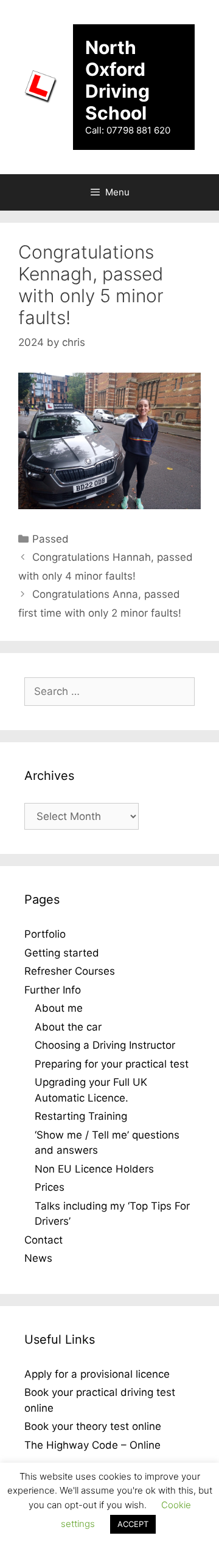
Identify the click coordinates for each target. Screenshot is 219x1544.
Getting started (61, 953)
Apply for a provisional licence (97, 1374)
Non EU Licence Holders (94, 1169)
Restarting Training (81, 1116)
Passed (50, 539)
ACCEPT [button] (132, 1524)
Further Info (52, 990)
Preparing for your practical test (112, 1064)
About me (59, 1008)
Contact (43, 1240)
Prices (49, 1187)
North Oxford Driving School (117, 80)
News (38, 1258)
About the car (68, 1027)
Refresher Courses (69, 971)
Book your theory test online (92, 1426)
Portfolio (45, 934)
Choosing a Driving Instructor (105, 1045)
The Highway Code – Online (92, 1445)
